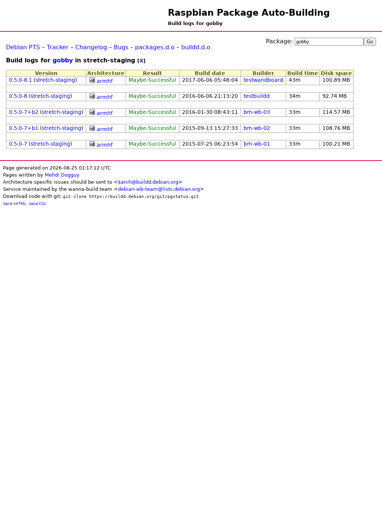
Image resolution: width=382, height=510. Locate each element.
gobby (63, 60)
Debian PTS (23, 47)
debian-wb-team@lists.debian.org (159, 189)
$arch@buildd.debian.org (148, 182)
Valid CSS (37, 204)
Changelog (91, 47)
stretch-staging (55, 80)
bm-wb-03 (257, 112)
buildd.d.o (195, 47)
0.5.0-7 (18, 144)
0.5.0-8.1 (20, 80)
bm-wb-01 (257, 144)
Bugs (121, 47)
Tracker (58, 47)
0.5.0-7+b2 (23, 112)
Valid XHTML (14, 204)
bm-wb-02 (257, 128)
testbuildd (257, 96)
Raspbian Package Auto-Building (249, 12)
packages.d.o (155, 47)
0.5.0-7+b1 (23, 128)
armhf (105, 81)
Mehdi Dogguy (62, 175)
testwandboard (263, 80)
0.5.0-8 (18, 96)
